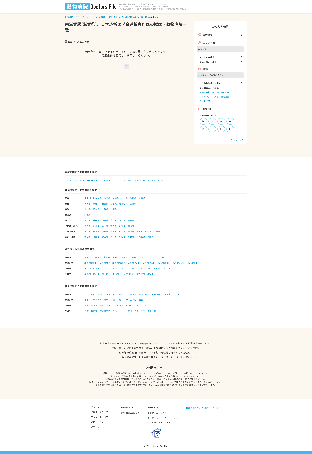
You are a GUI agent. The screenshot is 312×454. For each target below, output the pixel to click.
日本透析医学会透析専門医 (134, 17)
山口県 (122, 231)
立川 (93, 294)
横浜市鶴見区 (164, 262)
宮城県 (122, 220)
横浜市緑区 (105, 262)
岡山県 (148, 231)
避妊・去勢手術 (207, 92)
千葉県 (116, 198)
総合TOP (95, 407)
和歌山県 (123, 203)
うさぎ (116, 180)
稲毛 (143, 311)
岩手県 (113, 220)
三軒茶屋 (156, 294)
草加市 (141, 268)
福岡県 (87, 236)
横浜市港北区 (134, 262)
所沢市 (96, 268)
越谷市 (167, 268)
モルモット (92, 180)
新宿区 (124, 257)
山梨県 (122, 225)
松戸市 (105, 273)
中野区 (161, 257)
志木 (102, 305)
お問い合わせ (97, 421)
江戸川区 (143, 257)
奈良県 (113, 203)
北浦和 (129, 305)
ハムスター (79, 180)
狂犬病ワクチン (224, 92)
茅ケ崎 (133, 299)
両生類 (146, 180)
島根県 (139, 231)
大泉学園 (132, 294)
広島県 (157, 231)
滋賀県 (102, 17)
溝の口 (142, 299)
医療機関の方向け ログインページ (202, 407)
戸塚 (119, 299)
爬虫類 (137, 180)
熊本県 (131, 236)
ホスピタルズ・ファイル (159, 422)
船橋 (130, 311)
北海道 (87, 214)
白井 (123, 311)
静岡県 (113, 209)
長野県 (87, 225)
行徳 (136, 311)
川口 (145, 305)
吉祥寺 (101, 294)
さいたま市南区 (128, 268)
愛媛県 (105, 231)
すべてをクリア (236, 139)
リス (123, 180)
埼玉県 (107, 198)
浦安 (86, 311)
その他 (161, 180)
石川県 (105, 225)
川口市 (87, 268)
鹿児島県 (140, 236)
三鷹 (108, 294)
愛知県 (87, 209)
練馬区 (98, 257)
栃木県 (124, 198)
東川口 (109, 305)
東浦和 (94, 305)
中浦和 (137, 305)
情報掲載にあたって (130, 412)
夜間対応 (225, 96)
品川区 (153, 257)
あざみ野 (97, 299)
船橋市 (87, 273)
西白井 (116, 311)
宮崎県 (122, 236)
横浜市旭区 (193, 262)
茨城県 (133, 198)
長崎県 (96, 236)
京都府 (96, 203)
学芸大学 (177, 294)
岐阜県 (96, 209)
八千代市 (114, 273)
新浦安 (94, 311)
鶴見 (106, 299)
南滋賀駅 (113, 17)
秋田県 (96, 220)
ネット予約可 (206, 100)
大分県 (113, 236)
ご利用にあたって (99, 412)
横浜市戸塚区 (179, 262)
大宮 (86, 305)
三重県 (105, 209)
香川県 (87, 231)
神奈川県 (97, 198)
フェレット (105, 180)
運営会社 (95, 426)
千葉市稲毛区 (127, 273)
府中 (115, 294)
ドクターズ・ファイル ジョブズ (163, 417)
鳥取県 (131, 231)
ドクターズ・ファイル (158, 412)
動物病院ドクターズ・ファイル (80, 17)
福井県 (113, 225)
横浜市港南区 (149, 262)
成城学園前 (144, 294)
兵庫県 (105, 203)
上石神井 (166, 294)
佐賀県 (105, 236)
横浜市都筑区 (118, 262)
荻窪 (86, 294)
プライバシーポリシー (101, 416)
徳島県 (96, 231)
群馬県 (142, 198)
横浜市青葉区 (90, 262)
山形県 (105, 220)
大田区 (116, 257)
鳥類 (130, 180)
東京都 (87, 198)
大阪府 (87, 203)
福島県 (131, 220)
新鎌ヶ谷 (152, 311)
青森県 (87, 220)
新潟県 (96, 225)
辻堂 (126, 299)
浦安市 (150, 273)
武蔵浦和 (119, 305)
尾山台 (122, 294)
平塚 (112, 299)
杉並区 (107, 257)
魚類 (154, 180)
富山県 (131, 225)
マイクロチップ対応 (209, 96)
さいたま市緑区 (154, 268)
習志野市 (140, 273)
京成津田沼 (105, 311)
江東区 (133, 257)
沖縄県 (150, 236)
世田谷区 (88, 257)
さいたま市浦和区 (110, 268)
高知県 (113, 231)
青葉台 (87, 299)
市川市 (96, 273)
